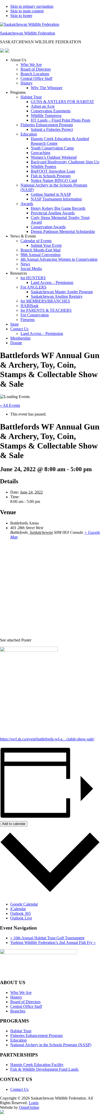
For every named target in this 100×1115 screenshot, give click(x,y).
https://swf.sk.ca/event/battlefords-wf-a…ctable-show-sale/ (47, 739)
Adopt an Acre (43, 106)
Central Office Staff (36, 78)
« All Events (10, 405)
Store (14, 324)
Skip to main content (27, 11)
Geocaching (40, 152)
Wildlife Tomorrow (46, 115)
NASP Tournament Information (56, 199)
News (25, 264)
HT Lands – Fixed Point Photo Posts (60, 120)
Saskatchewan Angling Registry (57, 296)
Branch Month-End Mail (41, 250)
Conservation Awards (48, 227)
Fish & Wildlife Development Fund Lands (44, 1069)
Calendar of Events (36, 241)
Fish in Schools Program (51, 176)
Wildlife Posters (43, 166)
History (27, 83)
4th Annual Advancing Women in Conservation (59, 259)
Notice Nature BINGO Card (54, 180)
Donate (16, 343)
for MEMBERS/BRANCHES (45, 301)
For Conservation (35, 315)
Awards (27, 203)
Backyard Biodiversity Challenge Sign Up (65, 162)
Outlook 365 (20, 913)
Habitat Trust (31, 97)
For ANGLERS (33, 287)
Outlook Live (21, 918)
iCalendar (18, 909)
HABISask (29, 305)
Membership (20, 338)
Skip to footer (21, 15)
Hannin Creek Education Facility (37, 1064)
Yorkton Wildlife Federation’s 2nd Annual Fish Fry (53, 942)
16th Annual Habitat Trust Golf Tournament (47, 938)
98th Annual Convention (41, 254)
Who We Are (31, 64)
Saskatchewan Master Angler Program (62, 292)
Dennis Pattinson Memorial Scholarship (63, 231)
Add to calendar (13, 824)
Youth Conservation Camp (52, 148)
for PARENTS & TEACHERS (46, 310)
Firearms (28, 319)
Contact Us (19, 329)
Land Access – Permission (52, 282)
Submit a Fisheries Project (52, 129)
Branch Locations (35, 74)
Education (29, 134)
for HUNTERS (33, 278)
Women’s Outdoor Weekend (54, 157)
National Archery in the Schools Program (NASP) (50, 1045)
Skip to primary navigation (31, 6)
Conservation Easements (51, 111)
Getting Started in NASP (51, 194)
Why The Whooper (46, 88)
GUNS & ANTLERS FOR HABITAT (62, 101)
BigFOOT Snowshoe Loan (53, 171)
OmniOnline (29, 1107)
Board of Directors (36, 69)
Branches (17, 1011)
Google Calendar (24, 904)
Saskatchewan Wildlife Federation (27, 33)
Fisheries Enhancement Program (47, 125)
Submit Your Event (46, 245)
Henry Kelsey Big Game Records (58, 208)
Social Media (31, 268)
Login (33, 1103)
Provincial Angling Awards (53, 213)
